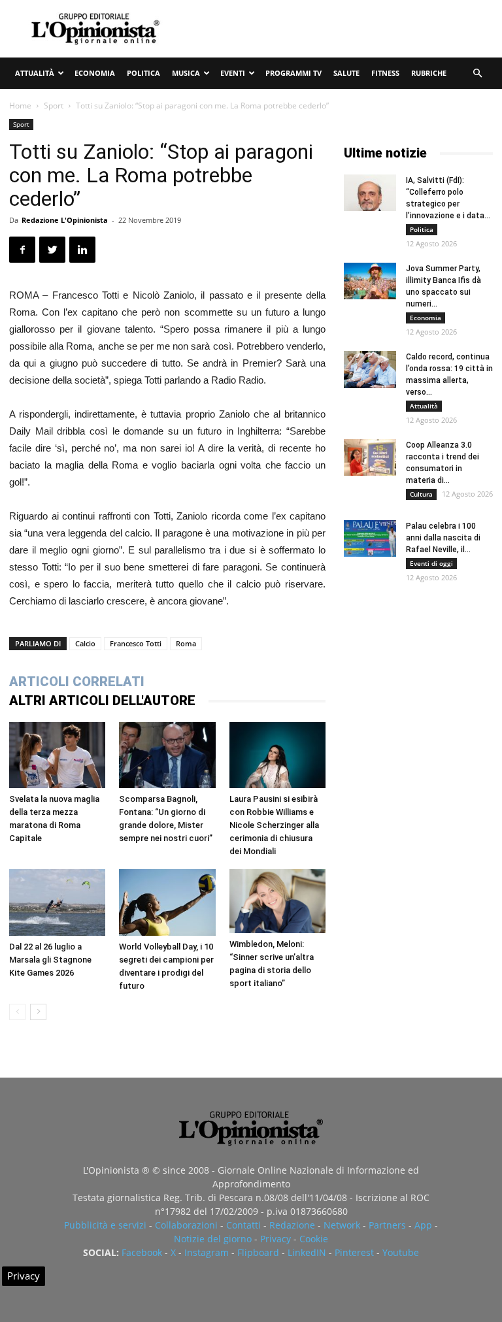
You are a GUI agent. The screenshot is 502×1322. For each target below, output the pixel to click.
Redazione (292, 1225)
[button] (477, 73)
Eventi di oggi (431, 563)
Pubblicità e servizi (105, 1225)
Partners (387, 1225)
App (423, 1225)
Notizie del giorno (213, 1238)
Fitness (385, 73)
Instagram (206, 1252)
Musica (186, 73)
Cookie (313, 1238)
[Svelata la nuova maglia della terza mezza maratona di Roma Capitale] (57, 755)
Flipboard (258, 1252)
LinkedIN (307, 1252)
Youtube (400, 1252)
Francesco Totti (135, 643)
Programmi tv (293, 73)
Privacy (275, 1238)
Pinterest (354, 1252)
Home (20, 105)
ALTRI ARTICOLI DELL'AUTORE (102, 700)
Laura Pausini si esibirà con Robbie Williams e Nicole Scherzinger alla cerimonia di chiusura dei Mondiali (274, 825)
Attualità (34, 73)
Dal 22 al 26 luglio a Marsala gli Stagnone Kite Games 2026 (50, 960)
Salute (346, 73)
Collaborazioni (186, 1225)
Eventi (232, 73)
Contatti (243, 1225)
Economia (95, 73)
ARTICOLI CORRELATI (76, 681)
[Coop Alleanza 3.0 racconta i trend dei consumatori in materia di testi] (370, 457)
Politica (143, 73)
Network (342, 1225)
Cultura (421, 494)
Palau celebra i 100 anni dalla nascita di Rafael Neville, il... (443, 537)
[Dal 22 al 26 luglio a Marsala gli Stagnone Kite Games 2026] (57, 902)
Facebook (142, 1252)
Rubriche (428, 73)
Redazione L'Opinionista (65, 220)
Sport (53, 105)
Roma (186, 643)
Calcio (85, 643)
